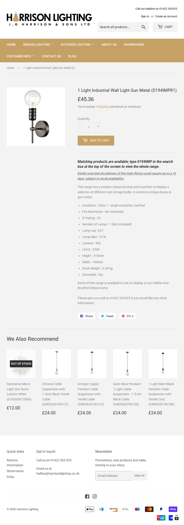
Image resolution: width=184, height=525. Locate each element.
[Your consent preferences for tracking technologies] (176, 517)
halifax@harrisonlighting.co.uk (57, 473)
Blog (72, 56)
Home (11, 44)
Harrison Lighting (27, 509)
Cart (168, 27)
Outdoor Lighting (76, 44)
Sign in (145, 16)
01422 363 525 (61, 460)
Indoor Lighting (37, 44)
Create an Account (166, 16)
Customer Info (19, 56)
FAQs (10, 477)
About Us (109, 44)
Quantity (84, 119)
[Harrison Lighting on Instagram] (94, 497)
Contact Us (51, 56)
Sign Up (139, 475)
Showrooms (134, 44)
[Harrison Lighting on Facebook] (87, 497)
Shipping (102, 106)
